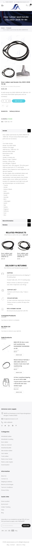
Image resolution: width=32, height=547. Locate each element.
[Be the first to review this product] (22, 350)
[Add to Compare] (7, 105)
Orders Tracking (5, 507)
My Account (4, 504)
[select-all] (25, 235)
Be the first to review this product (10, 86)
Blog (2, 513)
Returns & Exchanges (7, 484)
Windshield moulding (7, 439)
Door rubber (4, 442)
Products (8, 28)
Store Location (5, 501)
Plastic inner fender (6, 459)
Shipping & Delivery (6, 481)
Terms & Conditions (7, 487)
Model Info (4, 111)
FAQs (2, 510)
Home (3, 28)
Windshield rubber (6, 436)
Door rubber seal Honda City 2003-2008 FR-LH (6, 255)
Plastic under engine (7, 462)
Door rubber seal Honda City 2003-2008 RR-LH (22, 255)
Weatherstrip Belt (6, 448)
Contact (12, 545)
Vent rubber (4, 453)
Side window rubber (6, 450)
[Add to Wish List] (3, 105)
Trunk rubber (5, 456)
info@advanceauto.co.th (22, 2)
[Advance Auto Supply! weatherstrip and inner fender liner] (16, 7)
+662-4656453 (8, 422)
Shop (23, 545)
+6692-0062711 (9, 2)
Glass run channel (6, 445)
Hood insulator (5, 465)
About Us (3, 476)
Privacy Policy (5, 490)
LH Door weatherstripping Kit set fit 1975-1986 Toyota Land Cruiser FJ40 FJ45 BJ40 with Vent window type (22, 382)
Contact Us (4, 479)
